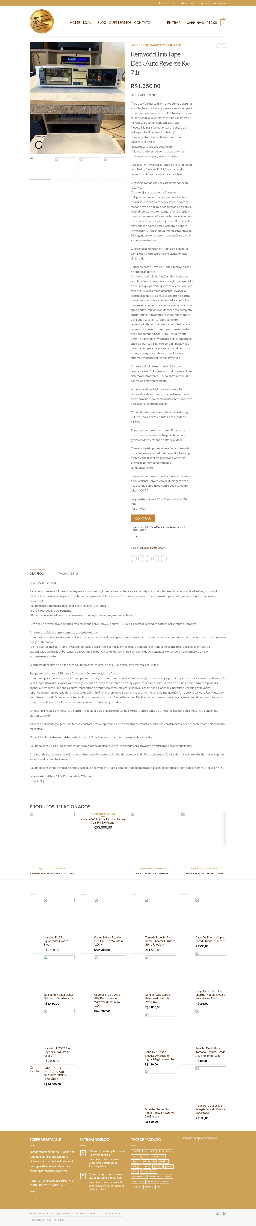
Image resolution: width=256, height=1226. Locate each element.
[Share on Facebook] (134, 558)
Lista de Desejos (167, 2)
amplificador (138, 1151)
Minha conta (187, 2)
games (157, 1166)
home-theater (148, 1171)
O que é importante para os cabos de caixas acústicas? (106, 1175)
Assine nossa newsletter (213, 2)
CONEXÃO (158, 1156)
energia (136, 1166)
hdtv (134, 1171)
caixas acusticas (140, 1156)
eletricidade (149, 1161)
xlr (158, 1186)
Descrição (37, 573)
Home (75, 23)
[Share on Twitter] (141, 558)
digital (135, 1161)
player (168, 1176)
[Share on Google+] (164, 558)
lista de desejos (114, 1213)
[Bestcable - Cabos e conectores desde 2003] (42, 21)
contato (78, 1213)
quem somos (63, 1213)
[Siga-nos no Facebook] (33, 1199)
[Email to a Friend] (149, 558)
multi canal (155, 1176)
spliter (164, 1181)
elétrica (163, 1161)
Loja (87, 23)
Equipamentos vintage (162, 45)
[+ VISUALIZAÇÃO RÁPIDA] (52, 839)
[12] (77, 77)
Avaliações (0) (68, 573)
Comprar (142, 518)
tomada (149, 1186)
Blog (101, 23)
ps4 (142, 1181)
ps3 (134, 1181)
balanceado (165, 1151)
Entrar (173, 23)
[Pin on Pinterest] (156, 558)
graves (168, 1166)
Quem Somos (120, 23)
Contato (142, 23)
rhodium (152, 1181)
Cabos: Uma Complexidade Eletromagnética (106, 1152)
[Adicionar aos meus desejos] (116, 51)
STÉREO (136, 1186)
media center (139, 1176)
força (147, 1166)
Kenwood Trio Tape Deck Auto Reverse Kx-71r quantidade (160, 528)
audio (152, 1151)
